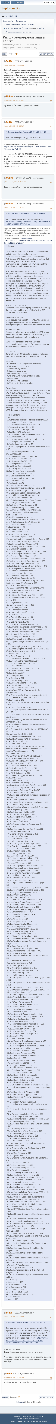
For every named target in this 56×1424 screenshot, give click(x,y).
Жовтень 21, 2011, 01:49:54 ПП (15, 182)
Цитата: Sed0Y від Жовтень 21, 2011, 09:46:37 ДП (26, 213)
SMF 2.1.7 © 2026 (22, 1419)
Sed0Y (9, 61)
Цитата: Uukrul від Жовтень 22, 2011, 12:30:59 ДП (27, 1322)
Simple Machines (34, 1419)
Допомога (16, 1416)
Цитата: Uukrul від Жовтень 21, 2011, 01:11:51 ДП (27, 132)
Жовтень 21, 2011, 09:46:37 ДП (14, 126)
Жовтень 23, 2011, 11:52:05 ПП (14, 1377)
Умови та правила (28, 1416)
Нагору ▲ (39, 1416)
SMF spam (20, 1402)
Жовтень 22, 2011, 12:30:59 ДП (14, 208)
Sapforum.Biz (10, 8)
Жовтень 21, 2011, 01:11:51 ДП (14, 100)
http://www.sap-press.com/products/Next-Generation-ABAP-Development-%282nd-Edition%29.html (28, 240)
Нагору (5, 1397)
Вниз (4, 54)
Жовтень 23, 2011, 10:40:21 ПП (14, 1317)
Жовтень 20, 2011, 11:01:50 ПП (14, 65)
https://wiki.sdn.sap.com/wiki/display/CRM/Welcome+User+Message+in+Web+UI (28, 148)
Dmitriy (41, 28)
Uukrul (9, 96)
